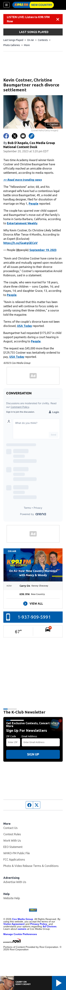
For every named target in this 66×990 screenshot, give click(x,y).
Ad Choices (49, 926)
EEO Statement (13, 846)
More (27, 45)
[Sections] (7, 5)
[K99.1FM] (33, 4)
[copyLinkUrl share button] (31, 136)
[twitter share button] (14, 136)
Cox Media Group (22, 919)
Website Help (11, 898)
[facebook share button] (6, 136)
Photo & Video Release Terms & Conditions (31, 865)
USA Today (24, 325)
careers (22, 928)
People (33, 203)
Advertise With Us (14, 882)
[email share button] (23, 136)
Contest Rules (12, 834)
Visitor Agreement (14, 924)
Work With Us (12, 840)
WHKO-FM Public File (16, 853)
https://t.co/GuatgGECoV (20, 243)
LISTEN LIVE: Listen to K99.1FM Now (28, 19)
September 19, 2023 (42, 250)
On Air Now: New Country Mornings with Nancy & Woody (33, 573)
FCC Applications (14, 859)
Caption (52, 124)
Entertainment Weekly (22, 223)
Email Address (29, 736)
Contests (43, 40)
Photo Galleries (11, 45)
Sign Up (33, 754)
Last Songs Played (13, 40)
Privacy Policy (38, 924)
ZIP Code (11, 736)
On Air (30, 40)
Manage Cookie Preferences (20, 934)
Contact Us (10, 827)
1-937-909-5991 (34, 617)
